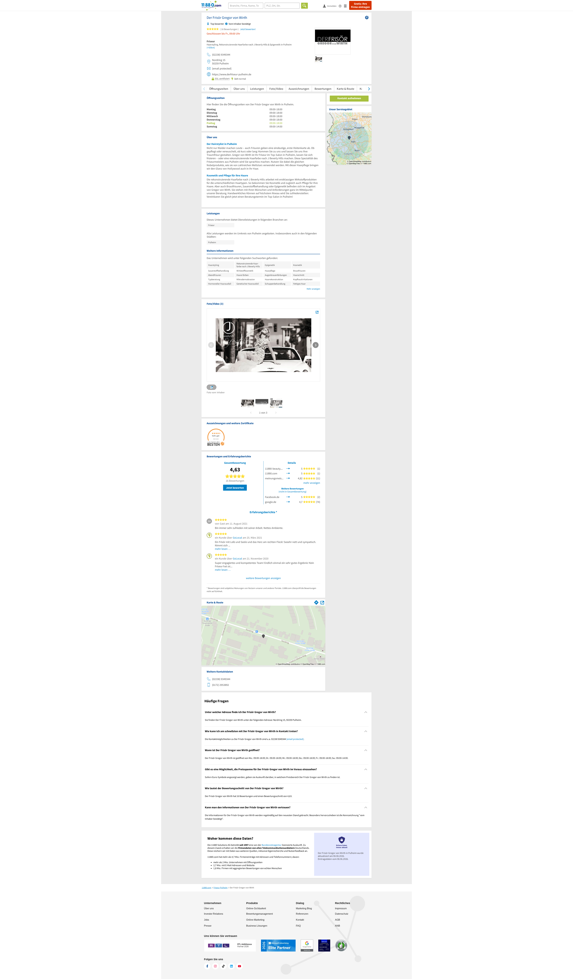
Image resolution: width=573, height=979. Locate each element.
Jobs (206, 920)
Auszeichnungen (299, 89)
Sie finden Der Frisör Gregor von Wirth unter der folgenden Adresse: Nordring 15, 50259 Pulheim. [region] (253, 719)
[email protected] (295, 738)
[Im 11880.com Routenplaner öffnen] (316, 602)
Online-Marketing (255, 920)
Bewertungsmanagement (259, 914)
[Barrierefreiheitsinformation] (341, 5)
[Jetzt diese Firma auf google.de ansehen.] (288, 501)
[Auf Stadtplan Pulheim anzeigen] (322, 602)
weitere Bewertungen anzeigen (263, 578)
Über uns (239, 89)
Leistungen (257, 89)
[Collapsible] (365, 712)
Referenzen (302, 914)
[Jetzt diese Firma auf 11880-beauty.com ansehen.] (288, 468)
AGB (337, 920)
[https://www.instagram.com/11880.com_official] (215, 966)
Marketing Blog (304, 908)
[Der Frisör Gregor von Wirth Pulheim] (317, 312)
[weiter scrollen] (369, 89)
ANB (337, 925)
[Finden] (304, 6)
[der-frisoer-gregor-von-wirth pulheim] (247, 403)
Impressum (341, 908)
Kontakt (300, 920)
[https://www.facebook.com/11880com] (207, 966)
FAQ (298, 925)
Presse (207, 925)
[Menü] (346, 5)
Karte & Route (345, 89)
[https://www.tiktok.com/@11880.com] (223, 966)
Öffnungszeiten (218, 89)
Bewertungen (323, 89)
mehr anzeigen (311, 482)
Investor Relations (213, 914)
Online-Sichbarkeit (256, 908)
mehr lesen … (223, 549)
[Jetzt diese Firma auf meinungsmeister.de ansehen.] (288, 478)
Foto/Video (276, 89)
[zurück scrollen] (204, 89)
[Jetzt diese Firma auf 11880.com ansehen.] (288, 473)
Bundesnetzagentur (272, 844)
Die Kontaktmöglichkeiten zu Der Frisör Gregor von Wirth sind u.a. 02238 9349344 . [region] (254, 738)
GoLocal (237, 537)
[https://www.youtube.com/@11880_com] (239, 966)
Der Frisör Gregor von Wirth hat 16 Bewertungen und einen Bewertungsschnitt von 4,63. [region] (248, 796)
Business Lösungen (256, 925)
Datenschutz (341, 914)
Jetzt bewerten (235, 487)
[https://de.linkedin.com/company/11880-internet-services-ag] (231, 966)
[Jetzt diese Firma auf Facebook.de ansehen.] (288, 496)
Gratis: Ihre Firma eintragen (360, 5)
